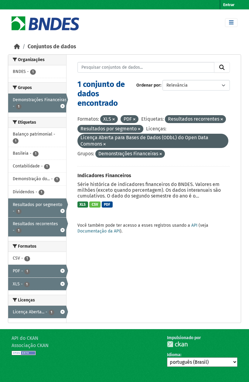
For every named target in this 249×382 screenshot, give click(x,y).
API (194, 225)
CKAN (177, 344)
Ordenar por (148, 85)
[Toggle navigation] (231, 22)
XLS (83, 204)
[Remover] (113, 120)
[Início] (17, 46)
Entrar (228, 4)
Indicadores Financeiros (104, 175)
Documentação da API (98, 231)
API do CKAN (25, 338)
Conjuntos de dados (52, 46)
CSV (95, 204)
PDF (107, 204)
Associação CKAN (30, 345)
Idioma (173, 354)
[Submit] (222, 67)
